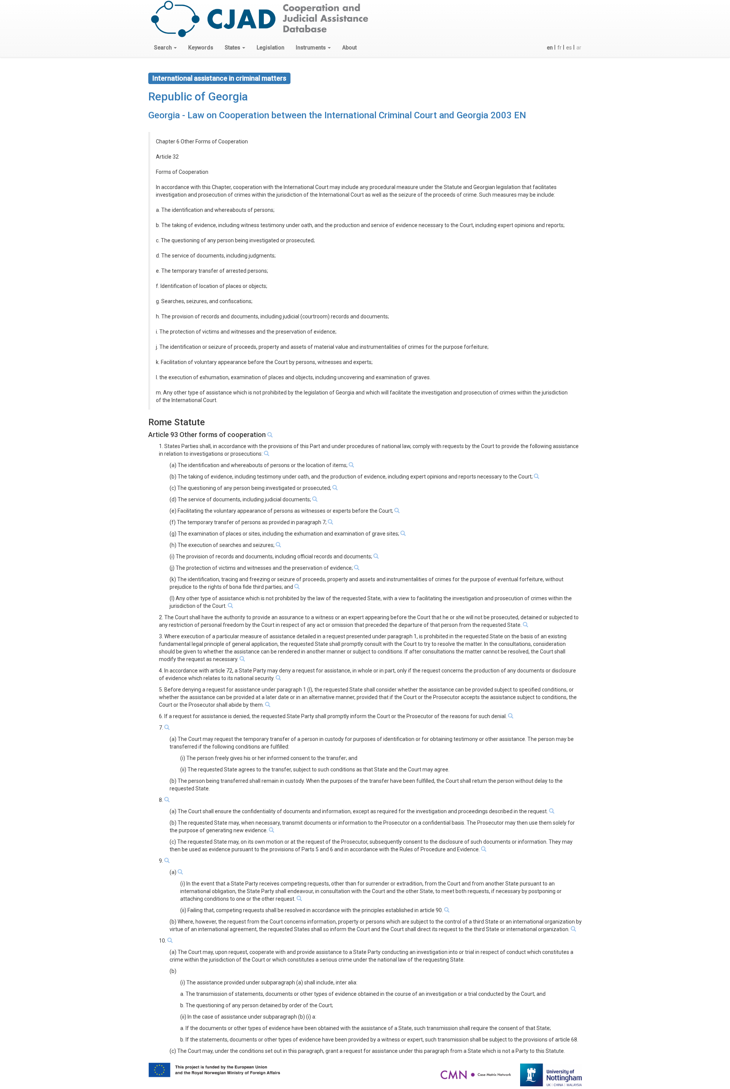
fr (559, 48)
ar (578, 48)
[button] (165, 47)
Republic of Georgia (198, 96)
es (569, 48)
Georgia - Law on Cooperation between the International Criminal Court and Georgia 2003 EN (337, 115)
